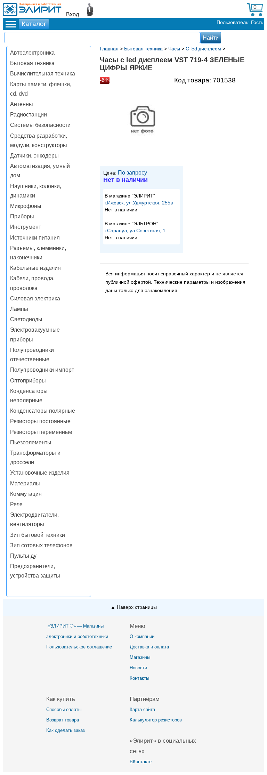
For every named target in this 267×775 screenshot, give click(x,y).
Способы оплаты (63, 709)
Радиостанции (28, 115)
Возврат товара (62, 719)
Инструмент (25, 227)
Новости (138, 667)
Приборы (22, 216)
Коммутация (26, 494)
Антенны (21, 104)
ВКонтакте (141, 761)
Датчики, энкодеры (34, 156)
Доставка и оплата (149, 646)
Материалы (25, 483)
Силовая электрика (35, 298)
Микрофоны (25, 206)
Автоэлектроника (32, 53)
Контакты (139, 678)
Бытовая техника (32, 63)
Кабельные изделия (35, 268)
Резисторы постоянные (40, 421)
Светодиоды (26, 319)
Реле (16, 504)
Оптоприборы (28, 381)
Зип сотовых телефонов (41, 545)
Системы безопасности (40, 125)
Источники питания (35, 238)
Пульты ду (23, 556)
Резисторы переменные (41, 432)
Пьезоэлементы (30, 442)
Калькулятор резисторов (156, 719)
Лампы (19, 309)
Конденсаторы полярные (42, 411)
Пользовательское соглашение (79, 646)
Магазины (140, 657)
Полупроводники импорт (42, 370)
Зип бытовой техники (37, 535)
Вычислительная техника (42, 73)
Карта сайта (142, 709)
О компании (142, 636)
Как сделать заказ (65, 730)
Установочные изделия (40, 473)
